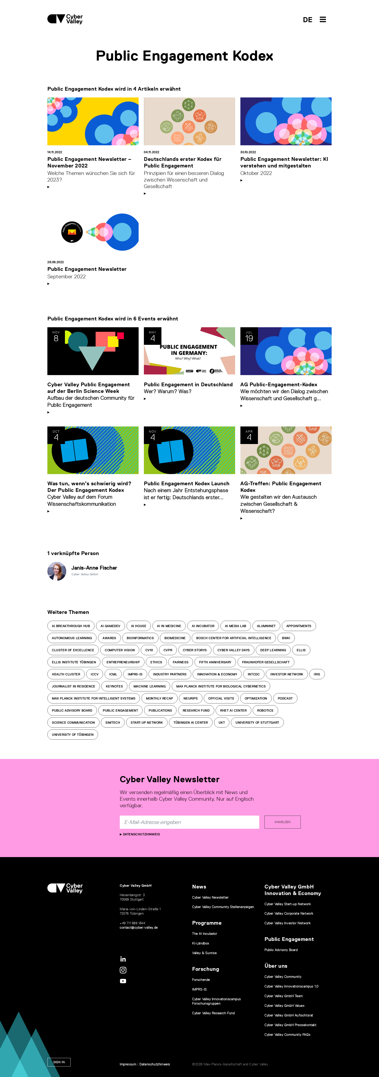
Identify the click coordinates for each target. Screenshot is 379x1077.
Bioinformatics (140, 638)
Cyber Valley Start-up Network (288, 904)
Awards (109, 638)
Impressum (128, 1064)
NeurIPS (191, 698)
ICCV (94, 674)
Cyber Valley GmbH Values (284, 1005)
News (199, 887)
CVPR (168, 650)
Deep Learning (273, 650)
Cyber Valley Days (234, 650)
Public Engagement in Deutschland (188, 384)
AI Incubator (203, 626)
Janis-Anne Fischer (94, 568)
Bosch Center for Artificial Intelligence (233, 638)
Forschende (201, 980)
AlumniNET (266, 626)
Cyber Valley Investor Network (288, 923)
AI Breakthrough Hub (71, 626)
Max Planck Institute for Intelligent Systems (93, 698)
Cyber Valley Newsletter (210, 897)
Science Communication (73, 722)
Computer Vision (120, 650)
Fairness (180, 662)
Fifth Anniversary (215, 662)
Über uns (276, 966)
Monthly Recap (159, 698)
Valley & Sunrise (204, 953)
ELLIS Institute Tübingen (74, 662)
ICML (113, 674)
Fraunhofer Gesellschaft (266, 662)
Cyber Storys (195, 650)
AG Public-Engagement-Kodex (278, 384)
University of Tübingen (72, 734)
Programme (207, 923)
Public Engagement (120, 710)
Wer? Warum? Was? (168, 391)
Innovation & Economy (217, 674)
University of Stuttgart (257, 722)
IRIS (317, 674)
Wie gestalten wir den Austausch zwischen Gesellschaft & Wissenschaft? (278, 504)
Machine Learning (150, 686)
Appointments (298, 626)
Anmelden (283, 822)
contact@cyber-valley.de (139, 927)
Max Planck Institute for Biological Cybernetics (221, 686)
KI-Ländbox (200, 943)
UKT (222, 722)
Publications (160, 710)
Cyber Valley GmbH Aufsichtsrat (289, 1015)
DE (308, 20)
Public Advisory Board (72, 710)
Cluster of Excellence (73, 650)
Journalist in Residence (73, 686)
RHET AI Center (233, 710)
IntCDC (254, 674)
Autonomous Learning (72, 638)
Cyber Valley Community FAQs (287, 1034)
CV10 (149, 650)
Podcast (285, 698)
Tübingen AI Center (190, 722)
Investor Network (286, 674)
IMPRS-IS (135, 674)
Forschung (205, 969)
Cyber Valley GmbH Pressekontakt (290, 1025)
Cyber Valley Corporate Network (289, 913)
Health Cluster (66, 674)
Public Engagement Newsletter (87, 269)
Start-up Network (147, 722)
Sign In (59, 1062)
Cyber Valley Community (283, 976)
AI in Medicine (169, 626)
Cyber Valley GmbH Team (284, 996)
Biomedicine (175, 638)
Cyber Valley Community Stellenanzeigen (223, 907)
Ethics (156, 662)
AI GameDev (110, 626)
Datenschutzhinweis (141, 834)
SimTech (112, 722)
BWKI (286, 638)
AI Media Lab (235, 626)
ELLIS (301, 650)
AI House (139, 626)
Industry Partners (169, 674)
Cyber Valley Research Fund (213, 1013)
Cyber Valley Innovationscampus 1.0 (291, 986)
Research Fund (196, 710)
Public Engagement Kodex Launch (187, 483)
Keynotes (114, 686)
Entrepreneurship (123, 662)
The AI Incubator (204, 933)
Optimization (256, 698)
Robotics (265, 710)
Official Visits (221, 698)
